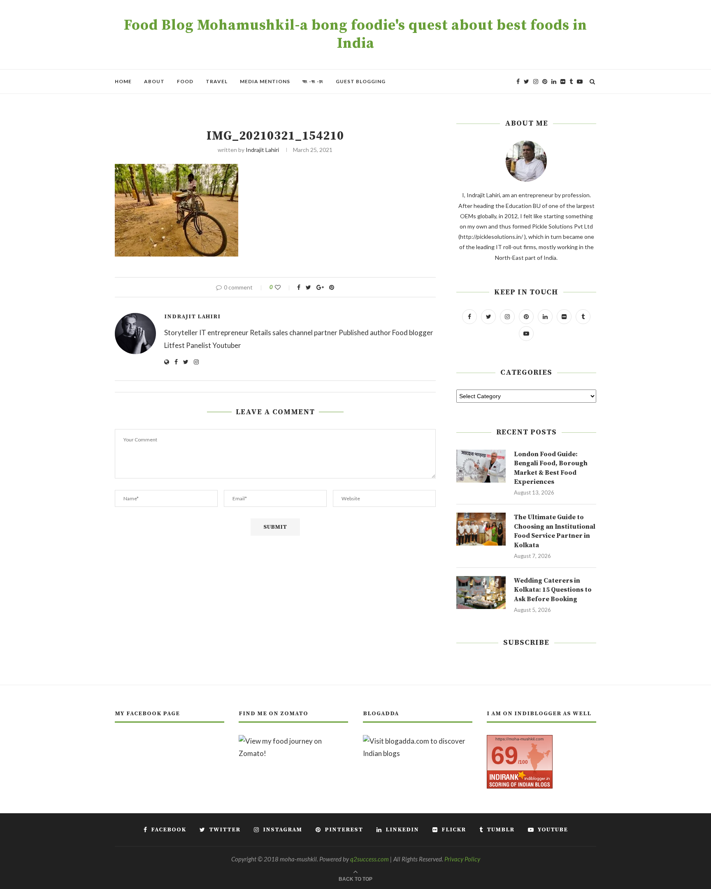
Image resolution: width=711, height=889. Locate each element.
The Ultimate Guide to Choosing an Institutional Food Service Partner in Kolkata (554, 531)
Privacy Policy (462, 859)
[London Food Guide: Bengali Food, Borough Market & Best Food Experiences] (481, 466)
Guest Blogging (361, 81)
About (154, 81)
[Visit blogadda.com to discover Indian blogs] (417, 741)
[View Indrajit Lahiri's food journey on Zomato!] (293, 741)
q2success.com (369, 859)
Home (123, 81)
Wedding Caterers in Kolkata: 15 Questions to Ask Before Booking (553, 589)
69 (504, 755)
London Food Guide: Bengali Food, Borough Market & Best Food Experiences (551, 468)
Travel (217, 81)
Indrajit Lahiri (262, 149)
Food (185, 81)
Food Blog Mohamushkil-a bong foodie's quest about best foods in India (355, 34)
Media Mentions (265, 81)
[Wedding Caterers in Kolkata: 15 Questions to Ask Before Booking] (481, 592)
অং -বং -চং (312, 81)
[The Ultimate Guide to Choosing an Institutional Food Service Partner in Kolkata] (481, 529)
